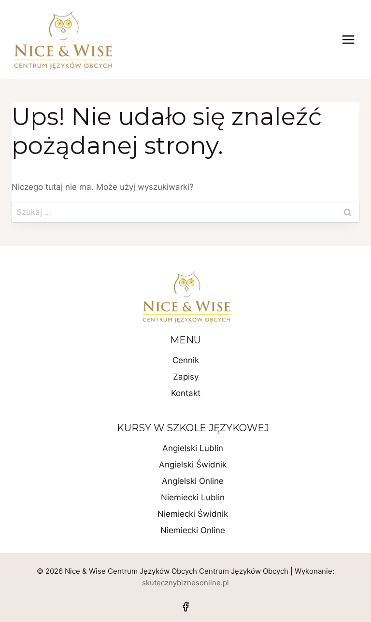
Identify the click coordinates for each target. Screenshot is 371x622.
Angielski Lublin (192, 448)
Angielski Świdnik (193, 464)
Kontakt (185, 393)
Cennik (185, 360)
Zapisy (186, 377)
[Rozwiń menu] (348, 39)
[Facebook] (185, 606)
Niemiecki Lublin (193, 497)
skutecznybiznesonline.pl (185, 582)
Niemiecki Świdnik (192, 514)
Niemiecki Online (192, 530)
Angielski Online (193, 481)
